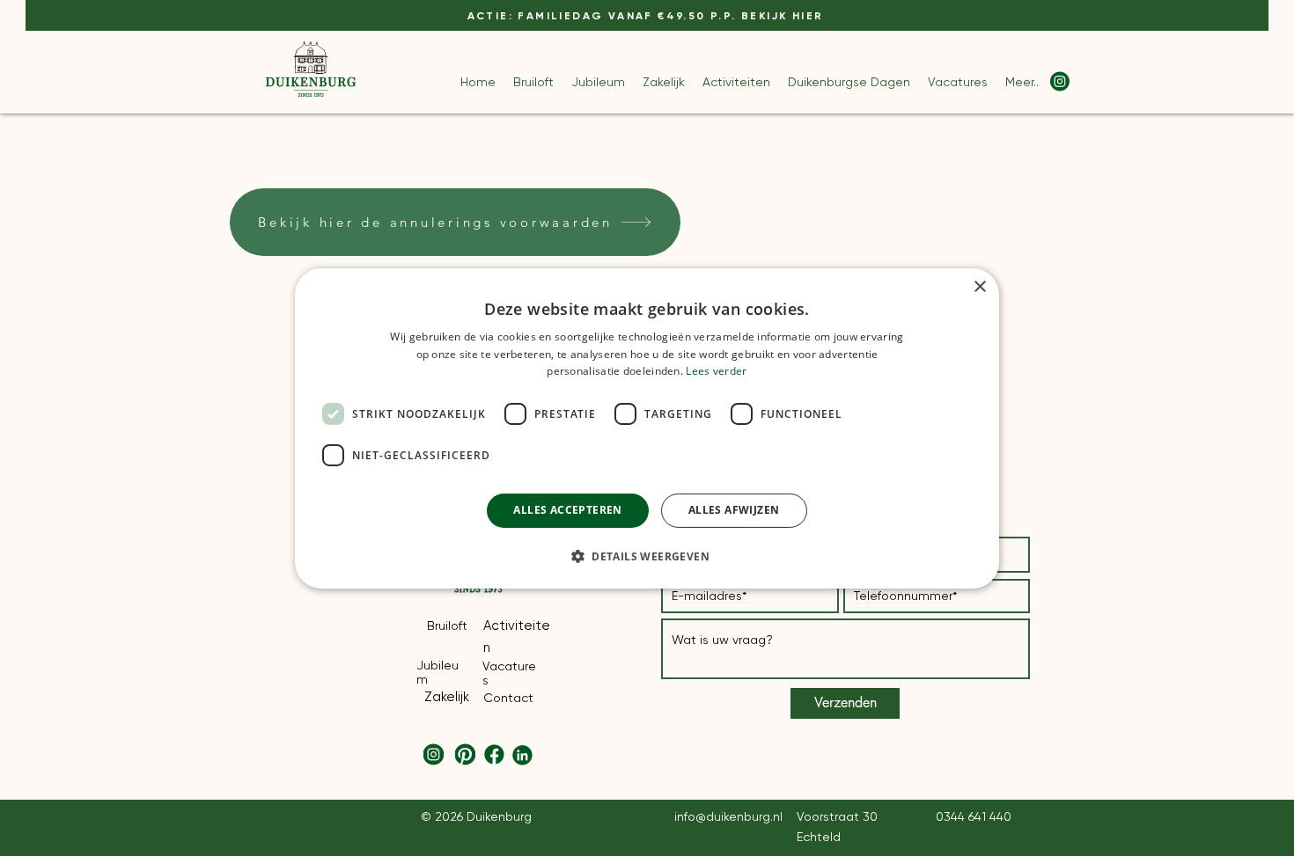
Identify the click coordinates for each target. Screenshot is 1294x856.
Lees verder (716, 370)
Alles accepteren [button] (567, 509)
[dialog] (647, 427)
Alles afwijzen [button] (734, 509)
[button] (647, 556)
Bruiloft (447, 625)
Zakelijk (446, 697)
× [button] (979, 286)
